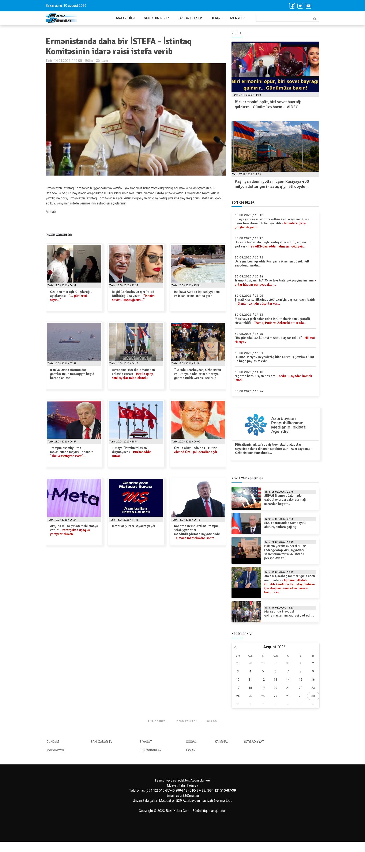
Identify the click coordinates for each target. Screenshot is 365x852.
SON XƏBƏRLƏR (156, 18)
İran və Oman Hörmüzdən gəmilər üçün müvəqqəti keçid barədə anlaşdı (72, 374)
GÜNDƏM (53, 741)
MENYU (236, 18)
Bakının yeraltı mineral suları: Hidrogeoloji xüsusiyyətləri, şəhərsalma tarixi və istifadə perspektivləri (285, 552)
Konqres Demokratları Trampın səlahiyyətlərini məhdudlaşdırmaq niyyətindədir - (197, 532)
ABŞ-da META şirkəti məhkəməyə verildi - (74, 530)
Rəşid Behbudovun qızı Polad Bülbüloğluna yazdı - (133, 296)
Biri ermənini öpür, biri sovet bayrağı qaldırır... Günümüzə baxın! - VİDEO (268, 104)
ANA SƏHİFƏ (125, 18)
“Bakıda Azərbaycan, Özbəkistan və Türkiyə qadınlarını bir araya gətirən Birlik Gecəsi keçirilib (197, 374)
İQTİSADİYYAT (254, 741)
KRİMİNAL (221, 741)
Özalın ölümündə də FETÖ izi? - (196, 450)
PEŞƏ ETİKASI (186, 721)
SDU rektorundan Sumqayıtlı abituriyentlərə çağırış (285, 525)
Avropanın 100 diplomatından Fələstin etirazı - (133, 374)
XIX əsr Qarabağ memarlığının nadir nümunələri (289, 584)
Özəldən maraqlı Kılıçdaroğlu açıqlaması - (71, 296)
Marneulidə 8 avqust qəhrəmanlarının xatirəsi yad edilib (289, 613)
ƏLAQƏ (216, 18)
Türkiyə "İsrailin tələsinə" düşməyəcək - (131, 452)
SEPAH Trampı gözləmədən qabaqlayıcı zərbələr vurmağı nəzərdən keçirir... (285, 500)
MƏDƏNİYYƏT (56, 750)
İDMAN (190, 750)
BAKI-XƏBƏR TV (189, 18)
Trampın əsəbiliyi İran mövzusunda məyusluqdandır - (72, 452)
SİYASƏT (146, 741)
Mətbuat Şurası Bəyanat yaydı (133, 526)
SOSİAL (191, 741)
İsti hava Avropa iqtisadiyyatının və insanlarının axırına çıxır (197, 294)
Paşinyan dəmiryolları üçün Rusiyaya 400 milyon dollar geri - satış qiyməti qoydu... (272, 184)
